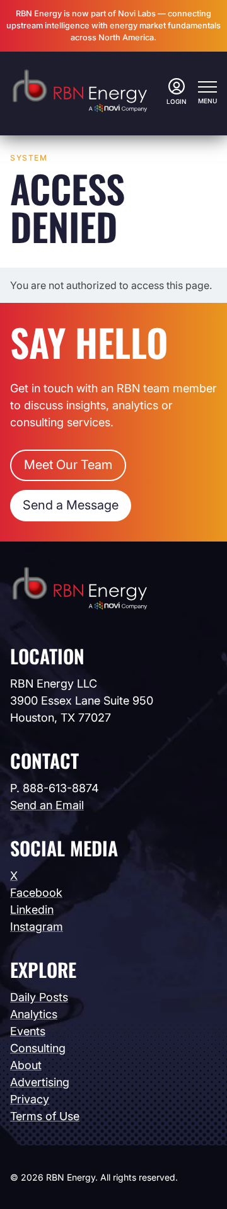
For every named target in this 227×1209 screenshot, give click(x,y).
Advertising (39, 1082)
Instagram (36, 926)
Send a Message (71, 505)
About (26, 1065)
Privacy (29, 1099)
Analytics (33, 1014)
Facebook (36, 892)
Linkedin (32, 909)
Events (27, 1031)
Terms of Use (44, 1116)
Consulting (38, 1048)
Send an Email (47, 805)
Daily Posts (39, 997)
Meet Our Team (68, 464)
